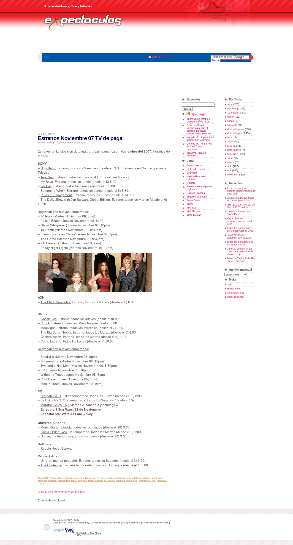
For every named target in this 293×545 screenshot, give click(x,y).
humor (230, 116)
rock (90, 480)
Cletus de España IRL (199, 169)
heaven (102, 478)
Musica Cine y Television (88, 22)
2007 (47, 478)
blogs (230, 104)
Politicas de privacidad (155, 522)
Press (230, 158)
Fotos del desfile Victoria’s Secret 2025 (239, 236)
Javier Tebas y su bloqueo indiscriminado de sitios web (241, 191)
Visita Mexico (194, 215)
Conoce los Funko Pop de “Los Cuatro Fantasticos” (199, 146)
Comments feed (235, 292)
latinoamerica (141, 478)
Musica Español (235, 129)
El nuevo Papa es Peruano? (196, 154)
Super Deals (193, 200)
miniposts (232, 125)
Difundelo (192, 172)
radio (229, 166)
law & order (157, 478)
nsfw (229, 137)
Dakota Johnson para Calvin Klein (239, 213)
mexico (52, 480)
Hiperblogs (197, 114)
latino (130, 478)
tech (229, 170)
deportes (231, 108)
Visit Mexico (193, 211)
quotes (230, 162)
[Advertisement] (146, 42)
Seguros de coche (197, 196)
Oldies (230, 141)
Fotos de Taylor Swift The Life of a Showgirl (241, 259)
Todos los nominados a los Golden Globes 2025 (240, 229)
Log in (230, 284)
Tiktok (190, 204)
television (79, 142)
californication (65, 478)
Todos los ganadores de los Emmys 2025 (240, 243)
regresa (82, 480)
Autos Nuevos (194, 165)
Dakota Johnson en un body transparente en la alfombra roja (240, 251)
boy (53, 478)
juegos (230, 121)
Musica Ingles (234, 133)
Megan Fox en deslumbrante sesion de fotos (240, 221)
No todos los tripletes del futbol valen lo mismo (200, 138)
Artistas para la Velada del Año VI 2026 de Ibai (241, 206)
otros (229, 145)
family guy (91, 478)
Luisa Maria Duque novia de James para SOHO (240, 199)
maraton (42, 480)
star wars (109, 480)
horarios (112, 478)
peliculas (231, 154)
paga (74, 480)
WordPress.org (235, 296)
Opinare (191, 182)
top (153, 480)
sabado (99, 480)
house (121, 478)
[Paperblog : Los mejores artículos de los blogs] (64, 533)
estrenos (79, 478)
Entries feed (233, 288)
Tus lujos (192, 207)
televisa (120, 480)
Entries (156, 57)
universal (162, 480)
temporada (145, 480)
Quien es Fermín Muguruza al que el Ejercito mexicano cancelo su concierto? (199, 129)
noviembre (64, 480)
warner (42, 483)
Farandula (232, 112)
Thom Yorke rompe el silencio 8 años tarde (198, 120)
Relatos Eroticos (196, 193)
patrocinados (234, 149)
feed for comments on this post (63, 492)
